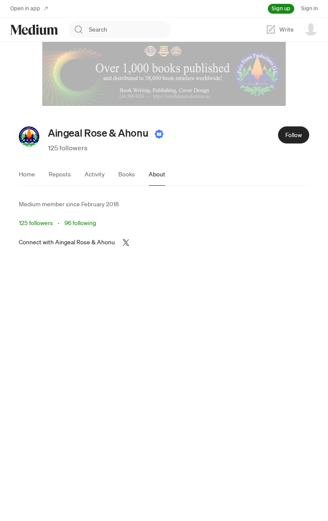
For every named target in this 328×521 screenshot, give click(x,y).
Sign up (281, 8)
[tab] (27, 174)
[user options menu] (311, 28)
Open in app (25, 8)
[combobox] (130, 29)
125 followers (68, 147)
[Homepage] (34, 29)
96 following (80, 223)
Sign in (309, 8)
